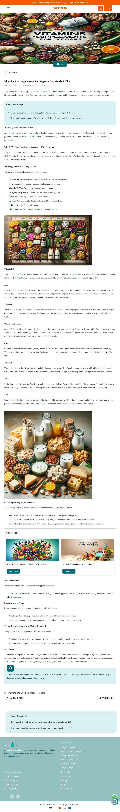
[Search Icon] (15, 8)
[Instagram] (18, 796)
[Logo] (60, 8)
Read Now (13, 571)
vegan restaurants (82, 674)
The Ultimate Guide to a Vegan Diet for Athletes (27, 564)
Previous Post (15, 698)
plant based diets (34, 136)
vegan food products (14, 750)
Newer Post (106, 698)
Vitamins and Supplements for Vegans (26, 693)
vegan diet (10, 133)
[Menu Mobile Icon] (8, 8)
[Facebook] (12, 796)
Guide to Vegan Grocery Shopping (77, 564)
